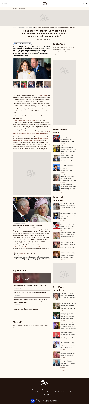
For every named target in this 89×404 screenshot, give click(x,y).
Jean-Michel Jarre (57, 51)
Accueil (14, 27)
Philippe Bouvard (57, 54)
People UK (20, 325)
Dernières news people (20, 27)
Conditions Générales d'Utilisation (22, 389)
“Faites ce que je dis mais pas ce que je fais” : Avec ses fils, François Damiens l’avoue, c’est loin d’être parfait (68, 362)
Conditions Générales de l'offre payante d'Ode (46, 391)
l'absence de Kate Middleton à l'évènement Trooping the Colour (32, 247)
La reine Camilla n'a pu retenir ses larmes (24, 120)
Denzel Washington (66, 54)
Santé (32, 325)
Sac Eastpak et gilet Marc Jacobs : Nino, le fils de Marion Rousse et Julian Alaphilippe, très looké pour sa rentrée (67, 315)
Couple (42, 325)
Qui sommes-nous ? (37, 389)
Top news (15, 327)
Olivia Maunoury (21, 253)
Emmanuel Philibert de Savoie (60, 47)
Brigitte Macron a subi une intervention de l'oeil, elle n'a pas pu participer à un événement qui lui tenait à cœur (68, 177)
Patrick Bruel (71, 47)
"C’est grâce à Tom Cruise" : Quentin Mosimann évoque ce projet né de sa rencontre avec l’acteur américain (68, 296)
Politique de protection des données (25, 391)
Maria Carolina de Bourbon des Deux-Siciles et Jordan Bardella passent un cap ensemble (68, 353)
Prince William (27, 279)
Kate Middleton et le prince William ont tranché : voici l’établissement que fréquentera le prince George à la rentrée (68, 159)
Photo (46, 325)
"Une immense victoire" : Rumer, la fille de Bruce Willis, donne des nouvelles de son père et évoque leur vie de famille (67, 336)
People (14, 325)
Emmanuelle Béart (57, 49)
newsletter (86, 3)
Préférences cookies (44, 394)
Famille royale (27, 325)
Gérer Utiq (69, 391)
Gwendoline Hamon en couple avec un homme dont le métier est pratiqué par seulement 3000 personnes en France (68, 254)
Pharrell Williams (66, 51)
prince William (43, 95)
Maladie (37, 325)
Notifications (62, 391)
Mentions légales (47, 389)
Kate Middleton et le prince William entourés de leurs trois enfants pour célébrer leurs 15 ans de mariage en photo (68, 225)
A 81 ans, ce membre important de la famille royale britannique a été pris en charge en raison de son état (68, 216)
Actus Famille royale (29, 27)
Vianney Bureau (66, 49)
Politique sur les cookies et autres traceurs (63, 389)
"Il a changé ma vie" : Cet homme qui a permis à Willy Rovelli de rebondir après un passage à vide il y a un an (67, 168)
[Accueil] (45, 3)
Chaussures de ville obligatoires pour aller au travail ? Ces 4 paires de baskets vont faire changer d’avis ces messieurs (68, 306)
